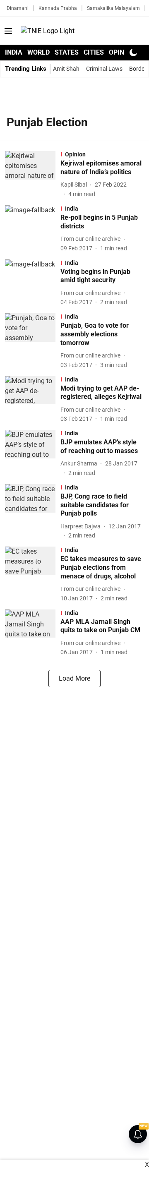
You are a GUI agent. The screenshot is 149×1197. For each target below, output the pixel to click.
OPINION (122, 52)
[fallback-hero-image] (32, 175)
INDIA (13, 52)
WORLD (38, 52)
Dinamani (18, 8)
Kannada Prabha (57, 8)
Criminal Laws (104, 68)
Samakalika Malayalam (113, 8)
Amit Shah (66, 68)
